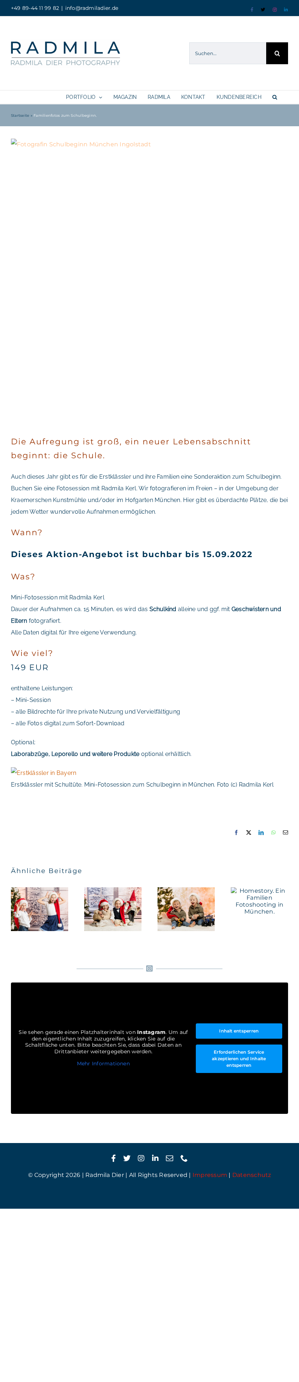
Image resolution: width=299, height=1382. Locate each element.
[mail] (169, 1158)
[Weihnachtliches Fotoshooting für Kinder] (112, 909)
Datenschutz (251, 1174)
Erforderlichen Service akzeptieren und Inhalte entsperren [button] (239, 1058)
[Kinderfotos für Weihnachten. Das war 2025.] (39, 909)
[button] (274, 97)
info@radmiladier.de (92, 8)
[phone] (184, 1158)
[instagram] (141, 1158)
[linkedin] (155, 1158)
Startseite (20, 115)
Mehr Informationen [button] (103, 1064)
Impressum (210, 1174)
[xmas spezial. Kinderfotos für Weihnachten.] (186, 909)
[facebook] (113, 1158)
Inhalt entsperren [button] (239, 1031)
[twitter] (127, 1158)
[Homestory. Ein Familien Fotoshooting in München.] (259, 901)
